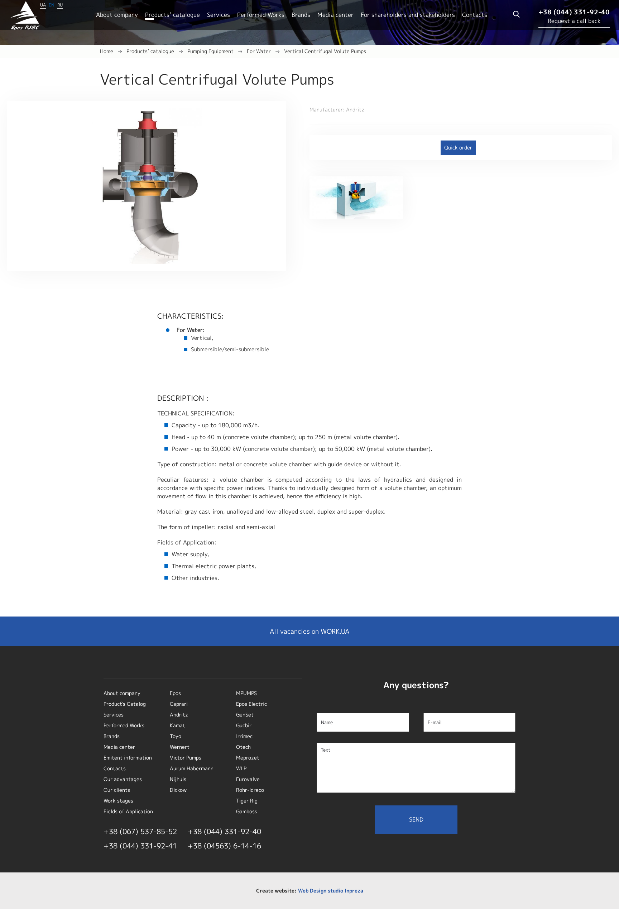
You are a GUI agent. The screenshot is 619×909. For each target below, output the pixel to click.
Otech (243, 746)
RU (60, 5)
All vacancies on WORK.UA (309, 631)
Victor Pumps (185, 757)
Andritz (179, 714)
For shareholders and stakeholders (408, 15)
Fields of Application (128, 811)
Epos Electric (251, 703)
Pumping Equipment (210, 51)
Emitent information (128, 757)
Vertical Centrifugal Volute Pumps (325, 51)
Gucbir (243, 725)
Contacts (474, 15)
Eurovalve (248, 779)
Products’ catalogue (172, 15)
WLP (241, 768)
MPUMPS (246, 693)
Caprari (179, 703)
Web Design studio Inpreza (330, 890)
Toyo (175, 736)
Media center (335, 15)
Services (218, 15)
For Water (259, 51)
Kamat (177, 725)
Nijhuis (178, 779)
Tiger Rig (247, 800)
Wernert (179, 746)
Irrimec (244, 736)
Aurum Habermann (191, 768)
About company (117, 15)
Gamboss (246, 811)
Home (106, 51)
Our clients (117, 789)
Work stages (118, 800)
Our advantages (123, 779)
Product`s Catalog (125, 703)
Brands (301, 15)
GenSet (245, 714)
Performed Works (260, 15)
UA (43, 5)
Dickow (178, 789)
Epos (175, 693)
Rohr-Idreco (250, 789)
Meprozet (247, 757)
